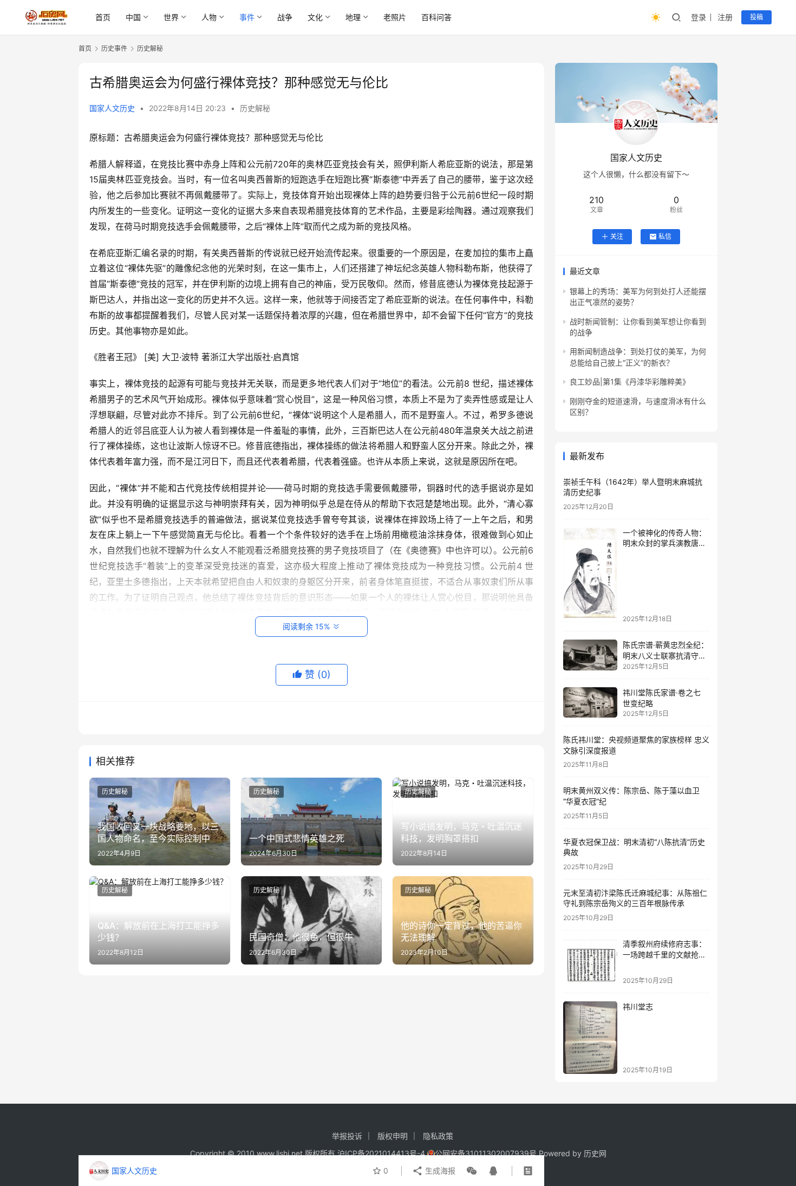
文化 (315, 17)
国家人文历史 (112, 108)
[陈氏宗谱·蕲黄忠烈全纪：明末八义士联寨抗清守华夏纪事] (590, 655)
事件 (247, 17)
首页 (102, 17)
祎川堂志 (638, 1006)
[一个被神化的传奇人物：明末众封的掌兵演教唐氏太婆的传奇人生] (590, 575)
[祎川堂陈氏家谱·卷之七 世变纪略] (590, 702)
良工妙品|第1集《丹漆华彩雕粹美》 (630, 381)
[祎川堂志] (590, 1037)
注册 (725, 17)
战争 (284, 17)
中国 (133, 17)
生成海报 (439, 1170)
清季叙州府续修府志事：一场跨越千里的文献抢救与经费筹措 (664, 954)
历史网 (595, 1153)
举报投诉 (347, 1136)
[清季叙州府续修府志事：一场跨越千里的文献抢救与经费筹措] (590, 962)
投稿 (756, 17)
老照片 (394, 17)
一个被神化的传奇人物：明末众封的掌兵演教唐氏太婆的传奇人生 (664, 543)
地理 (353, 17)
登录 (698, 17)
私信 (664, 236)
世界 (171, 17)
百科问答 (436, 17)
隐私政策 (438, 1136)
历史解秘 (255, 108)
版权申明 (392, 1136)
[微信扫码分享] (471, 1171)
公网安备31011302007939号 (486, 1153)
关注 (616, 236)
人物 (209, 17)
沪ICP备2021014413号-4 (382, 1153)
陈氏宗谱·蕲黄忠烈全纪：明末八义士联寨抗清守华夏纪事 (665, 655)
